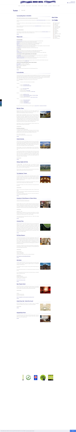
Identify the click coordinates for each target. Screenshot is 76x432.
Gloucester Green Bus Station (27, 85)
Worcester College (35, 95)
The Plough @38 (19, 55)
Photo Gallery (40, 5)
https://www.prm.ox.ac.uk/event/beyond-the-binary (23, 256)
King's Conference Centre (34, 97)
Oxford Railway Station (26, 84)
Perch (17, 50)
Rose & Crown (18, 64)
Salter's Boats (33, 91)
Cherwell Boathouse (19, 52)
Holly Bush (18, 43)
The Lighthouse (19, 47)
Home (19, 5)
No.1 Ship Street (19, 56)
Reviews (45, 5)
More (59, 5)
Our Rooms (23, 5)
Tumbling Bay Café (19, 45)
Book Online (28, 5)
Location (50, 5)
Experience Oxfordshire (43, 105)
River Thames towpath (26, 88)
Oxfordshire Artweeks (45, 31)
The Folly (18, 51)
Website (18, 34)
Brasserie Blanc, (19, 63)
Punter (17, 44)
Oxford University (25, 95)
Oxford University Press (27, 96)
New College (30, 95)
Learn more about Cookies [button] (30, 430)
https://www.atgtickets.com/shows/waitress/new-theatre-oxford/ (25, 297)
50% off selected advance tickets (41, 20)
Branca (18, 65)
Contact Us (54, 5)
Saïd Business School (26, 94)
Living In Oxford (37, 105)
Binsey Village (28, 90)
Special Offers (34, 5)
